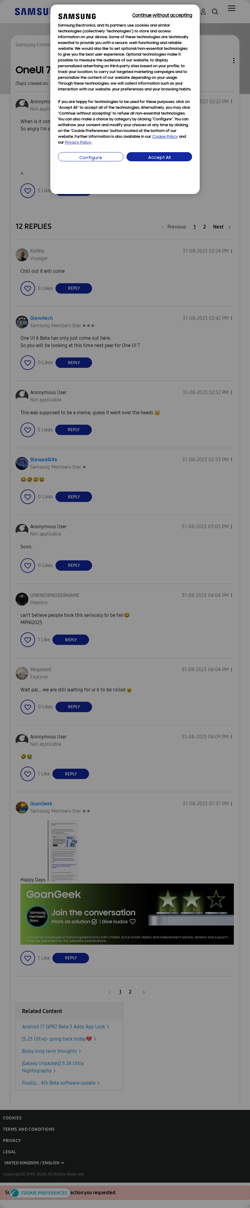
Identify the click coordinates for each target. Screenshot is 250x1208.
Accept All (159, 158)
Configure (90, 158)
